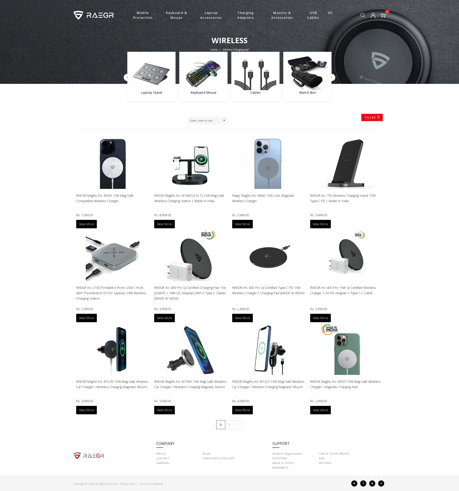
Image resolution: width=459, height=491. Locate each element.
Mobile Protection (143, 15)
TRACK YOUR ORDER (334, 453)
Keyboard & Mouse (176, 15)
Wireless (228, 49)
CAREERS (162, 463)
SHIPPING (279, 458)
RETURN (325, 463)
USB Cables (313, 15)
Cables (255, 92)
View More (86, 224)
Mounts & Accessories (282, 15)
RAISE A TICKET (283, 463)
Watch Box (307, 92)
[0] (382, 16)
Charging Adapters (245, 15)
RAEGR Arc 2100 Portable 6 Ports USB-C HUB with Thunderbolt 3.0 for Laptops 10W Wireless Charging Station (111, 293)
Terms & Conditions (151, 483)
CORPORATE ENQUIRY (219, 458)
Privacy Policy (127, 483)
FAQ (322, 458)
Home (214, 49)
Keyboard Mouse (203, 92)
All (330, 13)
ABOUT (161, 453)
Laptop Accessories (211, 15)
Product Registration (287, 453)
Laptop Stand (151, 92)
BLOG (207, 453)
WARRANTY (280, 467)
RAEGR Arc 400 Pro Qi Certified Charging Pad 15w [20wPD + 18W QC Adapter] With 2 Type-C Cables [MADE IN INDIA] (190, 293)
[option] (151, 77)
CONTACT (163, 458)
